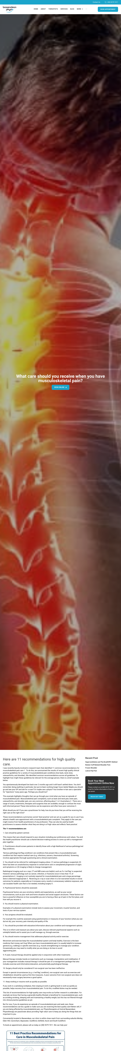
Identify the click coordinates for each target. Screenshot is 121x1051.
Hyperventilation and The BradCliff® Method (101, 762)
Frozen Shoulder (91, 768)
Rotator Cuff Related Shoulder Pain (97, 765)
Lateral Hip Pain (91, 771)
